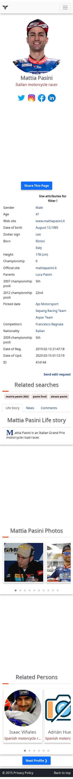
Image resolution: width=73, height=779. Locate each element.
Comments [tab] (49, 408)
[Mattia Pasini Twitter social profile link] (22, 97)
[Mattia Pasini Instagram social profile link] (32, 97)
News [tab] (30, 408)
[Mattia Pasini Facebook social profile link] (42, 97)
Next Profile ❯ (36, 760)
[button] (15, 590)
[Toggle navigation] (65, 7)
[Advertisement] (36, 142)
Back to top (62, 773)
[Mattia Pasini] (36, 45)
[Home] (5, 7)
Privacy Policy (23, 773)
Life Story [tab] (12, 408)
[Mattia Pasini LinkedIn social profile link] (51, 97)
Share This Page (36, 185)
